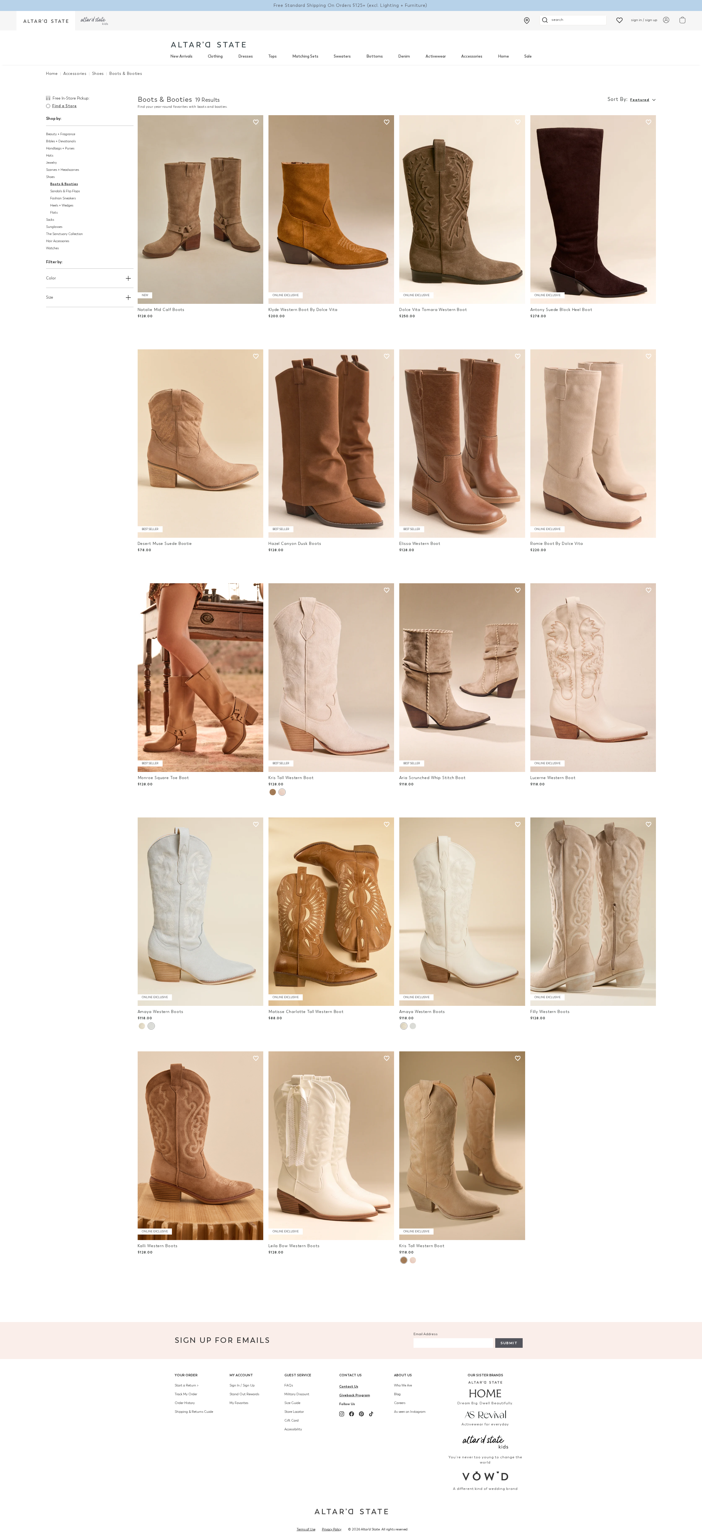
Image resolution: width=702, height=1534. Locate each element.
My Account (241, 1375)
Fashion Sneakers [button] (63, 198)
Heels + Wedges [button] (61, 205)
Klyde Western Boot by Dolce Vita (302, 309)
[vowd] (485, 1476)
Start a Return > (187, 1385)
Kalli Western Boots (158, 1246)
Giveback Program (354, 1395)
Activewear (436, 56)
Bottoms (374, 56)
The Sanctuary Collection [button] (64, 234)
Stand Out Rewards (244, 1394)
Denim (404, 56)
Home (503, 56)
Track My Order (186, 1394)
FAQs (288, 1385)
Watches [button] (52, 248)
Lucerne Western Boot (553, 778)
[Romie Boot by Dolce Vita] (593, 443)
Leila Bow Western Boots (293, 1246)
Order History (185, 1403)
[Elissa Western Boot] (462, 443)
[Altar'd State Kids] (485, 1441)
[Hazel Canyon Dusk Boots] (331, 443)
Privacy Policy (331, 1529)
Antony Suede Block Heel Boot (561, 309)
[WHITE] (142, 1026)
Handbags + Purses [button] (60, 148)
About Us (403, 1375)
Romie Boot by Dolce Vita (556, 543)
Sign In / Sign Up (242, 1385)
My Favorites (239, 1403)
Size (49, 297)
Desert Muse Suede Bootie (165, 543)
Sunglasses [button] (54, 227)
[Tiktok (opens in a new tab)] (371, 1414)
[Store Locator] (526, 20)
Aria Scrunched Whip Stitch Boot (432, 778)
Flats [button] (54, 212)
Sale (528, 56)
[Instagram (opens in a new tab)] (341, 1414)
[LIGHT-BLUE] (151, 1026)
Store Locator (294, 1412)
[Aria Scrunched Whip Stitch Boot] (462, 677)
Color (51, 278)
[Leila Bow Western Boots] (331, 1145)
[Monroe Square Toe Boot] (200, 677)
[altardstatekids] (94, 20)
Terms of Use (306, 1529)
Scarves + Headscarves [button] (62, 170)
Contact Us (350, 1375)
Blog (397, 1394)
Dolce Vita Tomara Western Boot (433, 309)
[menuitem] (181, 56)
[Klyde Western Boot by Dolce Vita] (331, 209)
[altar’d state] (45, 20)
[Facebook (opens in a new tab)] (351, 1414)
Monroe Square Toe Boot (163, 778)
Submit (508, 1343)
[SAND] (282, 792)
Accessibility (293, 1429)
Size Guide (292, 1403)
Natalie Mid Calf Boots (161, 309)
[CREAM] (273, 792)
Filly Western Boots (550, 1011)
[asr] (485, 1414)
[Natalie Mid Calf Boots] (200, 209)
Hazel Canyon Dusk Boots (294, 543)
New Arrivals (181, 56)
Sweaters (342, 56)
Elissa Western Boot (419, 543)
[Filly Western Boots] (593, 911)
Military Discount (296, 1394)
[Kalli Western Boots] (200, 1145)
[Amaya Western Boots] (200, 911)
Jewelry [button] (51, 163)
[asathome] (485, 1389)
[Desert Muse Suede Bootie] (200, 443)
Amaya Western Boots (160, 1011)
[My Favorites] (619, 19)
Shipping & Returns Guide (194, 1412)
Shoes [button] (50, 177)
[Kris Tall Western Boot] (331, 677)
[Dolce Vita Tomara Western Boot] (462, 209)
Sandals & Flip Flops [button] (65, 191)
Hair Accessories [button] (57, 241)
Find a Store (64, 106)
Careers (399, 1403)
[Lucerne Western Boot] (593, 677)
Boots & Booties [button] (64, 184)
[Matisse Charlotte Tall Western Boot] (331, 911)
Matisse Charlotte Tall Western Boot (306, 1011)
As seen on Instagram (410, 1412)
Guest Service (297, 1375)
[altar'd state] (208, 44)
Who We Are (403, 1385)
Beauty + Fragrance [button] (60, 134)
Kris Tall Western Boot (291, 778)
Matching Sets (305, 56)
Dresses (245, 56)
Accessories (471, 56)
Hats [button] (49, 155)
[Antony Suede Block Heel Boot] (593, 209)
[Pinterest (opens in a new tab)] (361, 1414)
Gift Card (291, 1420)
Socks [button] (50, 220)
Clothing (215, 56)
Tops (272, 56)
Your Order (186, 1375)
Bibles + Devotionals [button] (61, 141)
